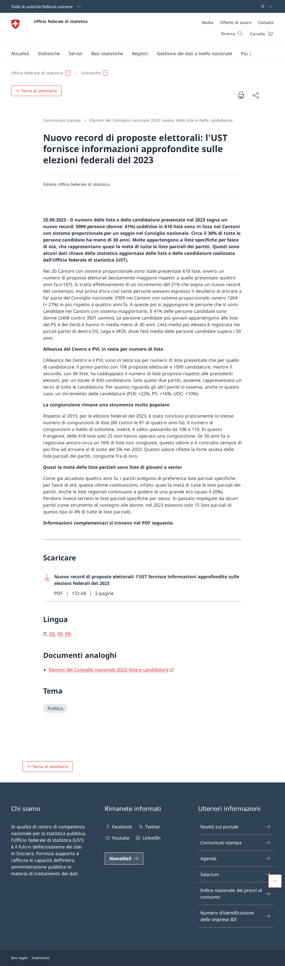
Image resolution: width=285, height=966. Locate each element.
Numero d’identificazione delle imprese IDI (227, 916)
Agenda (208, 858)
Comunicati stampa (221, 843)
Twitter (152, 827)
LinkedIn (151, 838)
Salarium (209, 874)
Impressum (41, 957)
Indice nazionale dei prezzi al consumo (231, 893)
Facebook (122, 827)
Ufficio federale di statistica (60, 21)
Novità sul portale (219, 827)
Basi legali (19, 957)
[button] (20, 53)
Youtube (120, 838)
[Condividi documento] (255, 95)
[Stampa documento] (241, 95)
